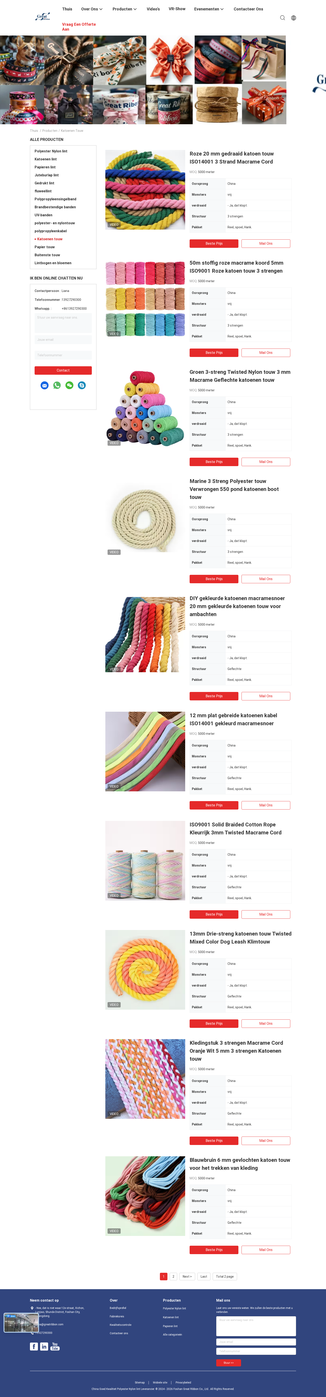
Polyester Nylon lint (51, 151)
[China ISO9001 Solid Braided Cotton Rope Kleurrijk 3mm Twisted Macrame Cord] (145, 860)
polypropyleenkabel (51, 231)
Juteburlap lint (47, 175)
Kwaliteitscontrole (120, 1324)
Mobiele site (160, 1382)
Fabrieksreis (117, 1316)
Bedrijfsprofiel (118, 1308)
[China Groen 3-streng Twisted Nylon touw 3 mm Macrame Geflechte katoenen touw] (145, 408)
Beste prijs (214, 243)
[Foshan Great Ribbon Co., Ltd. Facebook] (34, 1347)
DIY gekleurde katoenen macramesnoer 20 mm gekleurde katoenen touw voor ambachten (237, 606)
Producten (49, 130)
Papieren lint (45, 167)
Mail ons (266, 243)
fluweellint (43, 191)
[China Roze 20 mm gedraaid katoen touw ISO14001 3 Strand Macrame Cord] (145, 189)
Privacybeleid (183, 1382)
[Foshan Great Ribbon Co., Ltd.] (43, 16)
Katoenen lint (46, 159)
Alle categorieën (172, 1334)
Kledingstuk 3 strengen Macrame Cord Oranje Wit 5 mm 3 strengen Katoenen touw (236, 1051)
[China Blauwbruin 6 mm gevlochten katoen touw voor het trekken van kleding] (145, 1196)
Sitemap (140, 1382)
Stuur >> (229, 1362)
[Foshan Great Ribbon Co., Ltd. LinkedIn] (44, 1347)
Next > (187, 1276)
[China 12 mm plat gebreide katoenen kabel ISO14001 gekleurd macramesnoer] (145, 751)
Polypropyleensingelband (55, 199)
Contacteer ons (119, 1333)
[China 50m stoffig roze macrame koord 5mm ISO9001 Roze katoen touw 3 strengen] (145, 299)
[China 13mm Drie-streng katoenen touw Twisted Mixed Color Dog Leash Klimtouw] (145, 969)
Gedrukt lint (44, 183)
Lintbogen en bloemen (53, 263)
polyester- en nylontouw (55, 223)
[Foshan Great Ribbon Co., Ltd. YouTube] (54, 1347)
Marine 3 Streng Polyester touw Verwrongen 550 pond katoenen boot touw (234, 489)
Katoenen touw (50, 239)
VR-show (177, 8)
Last (204, 1276)
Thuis (34, 130)
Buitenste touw (47, 255)
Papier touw (45, 247)
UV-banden (43, 215)
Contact (63, 370)
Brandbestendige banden (55, 207)
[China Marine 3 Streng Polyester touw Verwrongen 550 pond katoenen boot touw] (145, 517)
